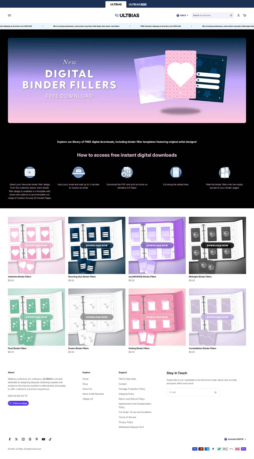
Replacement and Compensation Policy (135, 405)
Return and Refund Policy (132, 399)
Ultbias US (87, 399)
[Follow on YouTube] (43, 439)
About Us (87, 389)
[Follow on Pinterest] (36, 439)
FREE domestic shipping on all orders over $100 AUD (152, 26)
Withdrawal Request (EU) (131, 427)
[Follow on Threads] (30, 439)
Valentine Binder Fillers (19, 276)
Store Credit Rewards (93, 394)
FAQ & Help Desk (127, 379)
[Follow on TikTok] (50, 439)
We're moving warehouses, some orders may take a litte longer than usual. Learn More (77, 26)
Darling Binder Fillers (139, 348)
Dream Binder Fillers (78, 348)
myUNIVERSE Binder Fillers (142, 276)
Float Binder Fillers (17, 348)
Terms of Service (127, 417)
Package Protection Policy (132, 389)
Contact (122, 384)
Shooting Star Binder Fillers (82, 276)
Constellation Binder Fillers (202, 348)
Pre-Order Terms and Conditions (135, 412)
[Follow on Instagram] (23, 439)
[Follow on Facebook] (10, 439)
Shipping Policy (126, 394)
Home (85, 379)
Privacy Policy (126, 422)
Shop (85, 384)
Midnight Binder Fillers (200, 276)
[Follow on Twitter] (16, 439)
